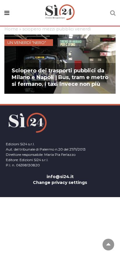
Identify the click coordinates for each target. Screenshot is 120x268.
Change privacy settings (60, 182)
